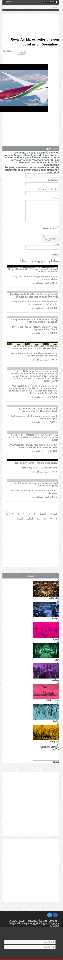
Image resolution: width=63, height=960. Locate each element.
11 (38, 518)
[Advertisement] (30, 21)
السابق (42, 513)
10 (45, 518)
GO (21, 52)
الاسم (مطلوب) (53, 180)
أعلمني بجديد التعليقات (51, 228)
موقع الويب (55, 198)
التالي (30, 518)
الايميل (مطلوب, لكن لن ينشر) (48, 189)
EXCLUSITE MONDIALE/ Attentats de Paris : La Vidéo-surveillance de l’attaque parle (33, 446)
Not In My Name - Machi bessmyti (39, 468)
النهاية (20, 518)
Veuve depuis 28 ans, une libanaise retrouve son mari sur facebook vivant (34, 354)
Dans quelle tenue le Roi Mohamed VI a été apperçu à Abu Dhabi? (34, 328)
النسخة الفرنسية (49, 1)
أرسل (55, 254)
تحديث (55, 244)
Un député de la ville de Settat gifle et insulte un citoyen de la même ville (33, 303)
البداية (53, 513)
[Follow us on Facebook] (55, 915)
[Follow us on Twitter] (49, 915)
